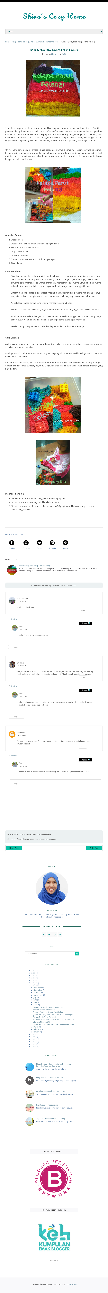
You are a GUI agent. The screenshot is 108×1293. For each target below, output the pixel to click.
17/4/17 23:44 (21, 666)
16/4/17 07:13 (23, 629)
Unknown (21, 732)
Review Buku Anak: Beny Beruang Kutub (48, 1007)
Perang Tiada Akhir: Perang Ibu (45, 1017)
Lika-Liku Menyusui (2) (41, 1022)
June (35, 1000)
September (38, 995)
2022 (34, 975)
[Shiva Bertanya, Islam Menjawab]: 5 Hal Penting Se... (53, 1014)
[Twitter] (49, 934)
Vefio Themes (70, 1284)
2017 (34, 985)
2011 (34, 1044)
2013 (34, 1039)
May (35, 1002)
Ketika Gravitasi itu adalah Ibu (45, 1010)
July (35, 997)
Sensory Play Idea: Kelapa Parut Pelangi (34, 566)
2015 (34, 1036)
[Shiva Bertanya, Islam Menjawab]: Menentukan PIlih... (54, 1024)
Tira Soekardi (22, 598)
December (37, 987)
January (36, 1032)
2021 (34, 978)
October (37, 992)
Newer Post (14, 848)
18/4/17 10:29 (23, 696)
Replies (14, 619)
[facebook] (44, 934)
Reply (83, 610)
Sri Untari (20, 663)
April (35, 1005)
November (37, 990)
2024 (34, 970)
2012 (34, 1041)
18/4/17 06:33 (21, 735)
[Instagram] (54, 934)
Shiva (21, 626)
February (37, 1029)
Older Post (94, 848)
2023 (34, 973)
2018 (34, 983)
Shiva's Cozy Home (54, 15)
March (36, 1027)
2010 (34, 1046)
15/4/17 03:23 (21, 602)
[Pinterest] (60, 934)
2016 (34, 1034)
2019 (34, 980)
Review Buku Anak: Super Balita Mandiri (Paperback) (53, 1019)
